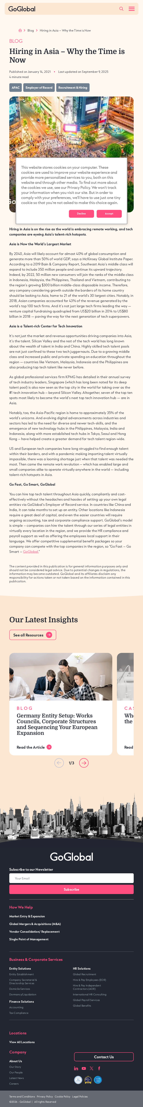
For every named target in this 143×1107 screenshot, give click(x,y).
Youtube (84, 1068)
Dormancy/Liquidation (22, 994)
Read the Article (31, 747)
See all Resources (28, 635)
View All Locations (22, 1042)
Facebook (99, 1068)
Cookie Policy (62, 1096)
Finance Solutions (21, 1001)
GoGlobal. (31, 551)
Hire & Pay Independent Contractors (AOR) (87, 987)
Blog (31, 30)
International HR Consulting (90, 994)
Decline (81, 213)
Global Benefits (82, 1005)
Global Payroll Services (86, 1000)
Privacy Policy (45, 1096)
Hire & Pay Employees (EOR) (89, 980)
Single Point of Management (28, 939)
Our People (16, 1072)
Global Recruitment (84, 974)
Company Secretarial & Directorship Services (23, 981)
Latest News (16, 1078)
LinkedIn (76, 1068)
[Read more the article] (60, 676)
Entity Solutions (20, 968)
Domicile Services (19, 989)
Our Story (15, 1067)
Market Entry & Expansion (27, 916)
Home (20, 30)
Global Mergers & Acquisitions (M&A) (35, 924)
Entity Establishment (21, 974)
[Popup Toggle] (121, 9)
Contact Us (104, 1056)
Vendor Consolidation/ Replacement (34, 931)
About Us (15, 1061)
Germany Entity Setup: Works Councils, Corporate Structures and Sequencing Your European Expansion (57, 724)
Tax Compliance (18, 1013)
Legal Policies (80, 1096)
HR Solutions (81, 968)
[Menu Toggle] (132, 9)
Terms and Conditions (22, 1096)
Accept (109, 213)
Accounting (16, 1007)
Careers (14, 1083)
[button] (84, 763)
